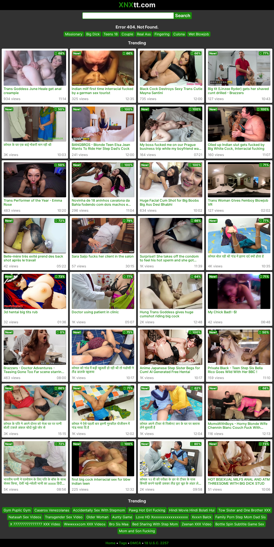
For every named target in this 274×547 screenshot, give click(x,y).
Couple (127, 34)
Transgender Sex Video (64, 517)
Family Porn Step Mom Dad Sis (240, 517)
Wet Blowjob (199, 34)
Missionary (73, 34)
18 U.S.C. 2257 (156, 543)
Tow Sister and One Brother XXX (244, 510)
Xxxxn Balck (201, 517)
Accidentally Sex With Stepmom (99, 510)
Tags (123, 543)
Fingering (162, 34)
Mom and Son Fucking (137, 531)
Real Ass (144, 34)
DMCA (135, 543)
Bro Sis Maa (118, 524)
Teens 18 (111, 34)
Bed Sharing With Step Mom (155, 524)
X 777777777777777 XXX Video (35, 524)
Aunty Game (122, 517)
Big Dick (93, 34)
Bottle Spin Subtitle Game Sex (239, 524)
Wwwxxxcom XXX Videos (84, 524)
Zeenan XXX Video (196, 524)
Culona (179, 34)
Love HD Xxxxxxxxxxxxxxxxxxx (162, 517)
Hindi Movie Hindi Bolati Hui (191, 510)
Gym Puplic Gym (17, 510)
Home (111, 543)
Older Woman (97, 517)
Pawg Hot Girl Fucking (147, 510)
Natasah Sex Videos (25, 517)
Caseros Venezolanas (51, 510)
